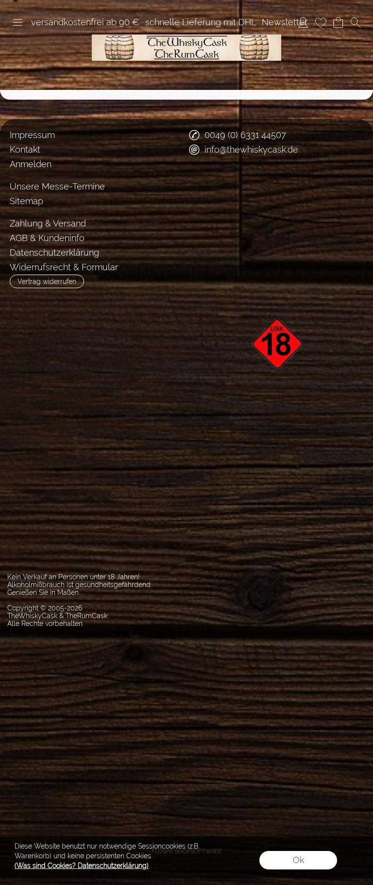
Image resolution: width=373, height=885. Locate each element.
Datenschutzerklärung (54, 252)
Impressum (32, 135)
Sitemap (26, 201)
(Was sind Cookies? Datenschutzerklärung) (82, 865)
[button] (17, 22)
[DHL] (207, 224)
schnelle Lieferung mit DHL (200, 22)
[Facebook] (201, 185)
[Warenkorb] (338, 22)
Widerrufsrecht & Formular (64, 267)
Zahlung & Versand (48, 223)
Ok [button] (298, 860)
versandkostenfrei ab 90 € (85, 22)
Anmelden (30, 164)
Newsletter (284, 22)
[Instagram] (227, 185)
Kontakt (25, 149)
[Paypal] (283, 224)
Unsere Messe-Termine (57, 186)
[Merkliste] (320, 22)
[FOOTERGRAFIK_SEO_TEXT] (278, 302)
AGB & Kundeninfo (47, 238)
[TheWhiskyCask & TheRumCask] (186, 38)
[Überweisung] (245, 224)
